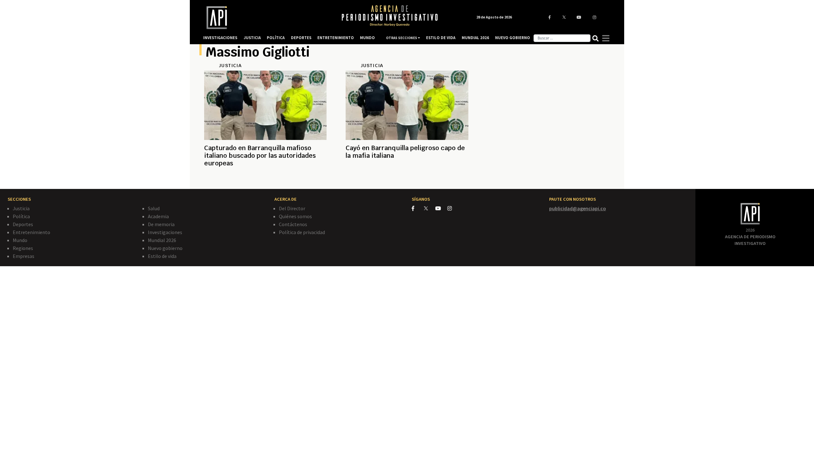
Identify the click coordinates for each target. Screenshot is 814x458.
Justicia (21, 208)
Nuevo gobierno (165, 248)
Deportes (23, 224)
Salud (154, 208)
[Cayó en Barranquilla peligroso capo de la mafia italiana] (407, 178)
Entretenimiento (31, 232)
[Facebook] (418, 208)
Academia (158, 216)
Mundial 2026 (162, 240)
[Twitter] (429, 208)
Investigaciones (165, 232)
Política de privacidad (302, 232)
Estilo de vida (162, 256)
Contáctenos (293, 224)
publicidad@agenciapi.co (577, 208)
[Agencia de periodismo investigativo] (265, 18)
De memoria (161, 224)
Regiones (23, 248)
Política (21, 216)
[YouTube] (441, 208)
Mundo (20, 240)
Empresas (23, 256)
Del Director (292, 208)
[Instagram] (453, 208)
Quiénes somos (295, 216)
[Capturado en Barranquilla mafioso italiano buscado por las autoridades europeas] (265, 178)
